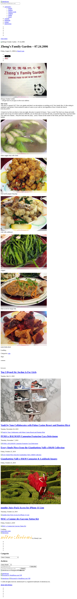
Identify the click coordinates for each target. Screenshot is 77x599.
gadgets (10, 13)
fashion (10, 10)
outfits (10, 15)
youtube (7, 18)
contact (7, 22)
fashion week (12, 12)
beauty (10, 8)
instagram (7, 20)
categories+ (8, 7)
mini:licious (8, 24)
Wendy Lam (20, 51)
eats (9, 353)
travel (10, 17)
